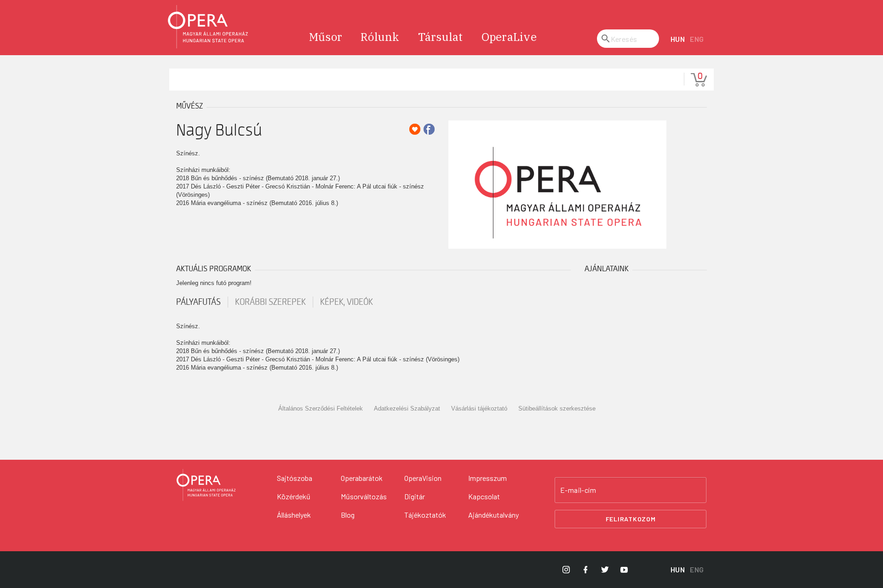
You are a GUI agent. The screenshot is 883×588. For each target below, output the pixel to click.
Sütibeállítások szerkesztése (557, 408)
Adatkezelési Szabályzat (407, 408)
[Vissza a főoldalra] (208, 27)
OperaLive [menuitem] (509, 36)
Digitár (414, 496)
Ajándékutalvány (493, 514)
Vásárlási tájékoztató (479, 408)
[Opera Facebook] (585, 569)
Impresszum (487, 478)
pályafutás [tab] (198, 302)
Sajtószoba (294, 478)
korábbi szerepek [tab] (270, 302)
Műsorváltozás (364, 496)
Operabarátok (362, 478)
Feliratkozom (631, 519)
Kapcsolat (484, 496)
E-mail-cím (578, 490)
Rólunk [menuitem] (380, 36)
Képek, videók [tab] (346, 302)
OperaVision (423, 478)
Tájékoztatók (425, 514)
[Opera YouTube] (624, 569)
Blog (348, 514)
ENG (697, 38)
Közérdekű (293, 496)
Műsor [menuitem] (325, 36)
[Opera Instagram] (566, 569)
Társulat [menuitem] (440, 36)
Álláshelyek (294, 514)
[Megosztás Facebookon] (429, 129)
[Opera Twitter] (604, 569)
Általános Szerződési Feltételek (320, 408)
